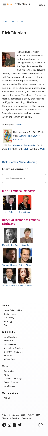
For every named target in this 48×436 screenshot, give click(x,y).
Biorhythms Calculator (13, 352)
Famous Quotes (11, 382)
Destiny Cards (10, 314)
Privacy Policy (34, 415)
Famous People (18, 21)
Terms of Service (10, 419)
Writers (18, 125)
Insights (7, 375)
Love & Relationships (13, 310)
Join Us (7, 398)
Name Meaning (10, 345)
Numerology (9, 318)
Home (5, 21)
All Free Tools (9, 359)
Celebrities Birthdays (13, 379)
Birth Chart (8, 356)
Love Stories (9, 386)
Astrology (8, 322)
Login (41, 5)
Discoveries (9, 371)
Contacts (26, 419)
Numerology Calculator (14, 348)
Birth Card (8, 341)
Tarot (6, 325)
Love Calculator (10, 337)
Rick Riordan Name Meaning (19, 162)
